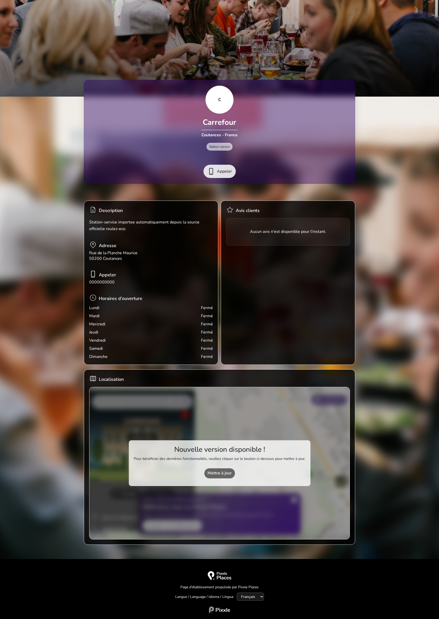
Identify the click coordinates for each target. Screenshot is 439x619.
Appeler (224, 171)
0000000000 (102, 282)
